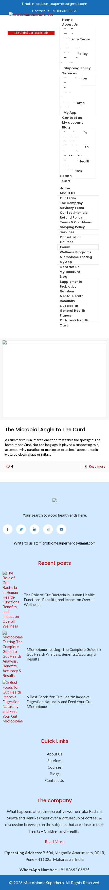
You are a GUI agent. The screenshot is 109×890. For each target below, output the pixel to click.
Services (69, 73)
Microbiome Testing (72, 105)
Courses (66, 242)
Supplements (71, 281)
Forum (65, 247)
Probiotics (68, 286)
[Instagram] (48, 529)
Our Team (68, 198)
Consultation (70, 237)
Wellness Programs (69, 96)
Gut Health (69, 306)
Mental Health (71, 296)
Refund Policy (71, 217)
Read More (54, 841)
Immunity (67, 301)
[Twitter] (21, 529)
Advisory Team (77, 39)
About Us (70, 24)
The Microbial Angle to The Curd (45, 429)
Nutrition (67, 291)
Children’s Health (71, 173)
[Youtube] (61, 529)
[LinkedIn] (34, 529)
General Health (72, 310)
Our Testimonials (71, 46)
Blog (66, 127)
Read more (97, 466)
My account (72, 122)
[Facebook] (8, 529)
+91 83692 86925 (64, 11)
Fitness (65, 315)
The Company (71, 203)
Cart (66, 180)
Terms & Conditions (70, 61)
